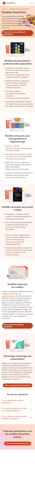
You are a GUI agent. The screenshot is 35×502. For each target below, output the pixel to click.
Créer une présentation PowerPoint (17, 385)
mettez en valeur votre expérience (18, 98)
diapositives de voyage (13, 242)
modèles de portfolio (12, 254)
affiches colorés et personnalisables (17, 169)
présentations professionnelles (15, 75)
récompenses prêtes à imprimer (16, 177)
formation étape (21, 104)
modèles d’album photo (13, 244)
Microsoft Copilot (16, 298)
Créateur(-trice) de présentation (19, 9)
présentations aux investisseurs (20, 370)
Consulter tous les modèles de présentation (14, 33)
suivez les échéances (12, 85)
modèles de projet (11, 87)
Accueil (4, 9)
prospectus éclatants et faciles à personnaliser (16, 228)
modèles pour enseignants (16, 159)
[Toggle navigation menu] (32, 3)
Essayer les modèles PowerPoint (17, 443)
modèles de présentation (16, 219)
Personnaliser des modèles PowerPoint (14, 326)
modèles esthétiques (8, 296)
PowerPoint (11, 3)
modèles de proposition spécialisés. (17, 77)
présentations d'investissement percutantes (15, 94)
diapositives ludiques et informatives (17, 148)
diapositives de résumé (25, 314)
